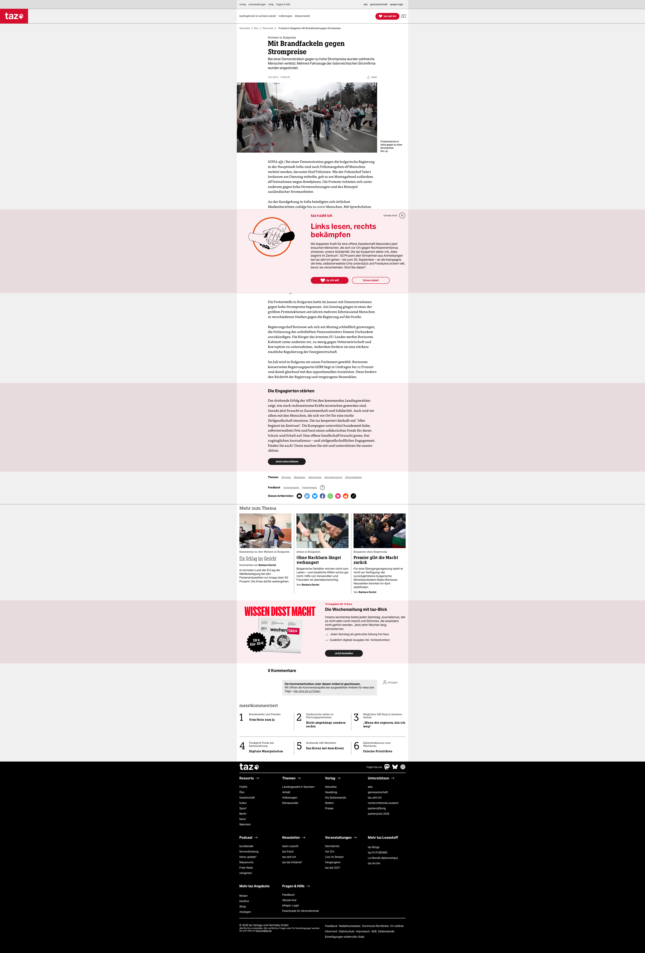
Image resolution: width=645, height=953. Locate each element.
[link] (258, 16)
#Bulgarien (300, 477)
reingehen (245, 873)
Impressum (363, 931)
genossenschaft (378, 792)
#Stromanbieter (353, 477)
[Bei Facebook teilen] (322, 496)
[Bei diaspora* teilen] (338, 496)
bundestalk (246, 846)
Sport (242, 808)
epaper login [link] (396, 4)
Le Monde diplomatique (383, 858)
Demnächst (332, 846)
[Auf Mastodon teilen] (307, 496)
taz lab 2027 (332, 867)
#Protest (286, 477)
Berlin (243, 814)
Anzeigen (245, 912)
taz (249, 767)
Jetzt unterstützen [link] (286, 461)
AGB (374, 931)
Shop (242, 906)
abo (370, 787)
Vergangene (332, 862)
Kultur (243, 803)
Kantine (244, 901)
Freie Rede (246, 867)
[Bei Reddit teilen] (345, 496)
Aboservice (289, 900)
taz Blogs (373, 847)
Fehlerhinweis (309, 487)
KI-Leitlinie (397, 926)
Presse (329, 808)
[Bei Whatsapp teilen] (330, 496)
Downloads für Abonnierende (300, 911)
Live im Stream (334, 857)
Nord (242, 819)
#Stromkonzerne (333, 477)
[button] (403, 16)
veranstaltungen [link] (257, 4)
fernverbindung (249, 851)
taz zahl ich (375, 797)
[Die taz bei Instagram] (403, 768)
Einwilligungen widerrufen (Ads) (344, 937)
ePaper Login (290, 905)
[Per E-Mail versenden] (299, 496)
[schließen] (402, 215)
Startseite (244, 28)
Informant (331, 931)
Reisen (243, 896)
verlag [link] (242, 4)
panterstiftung (377, 808)
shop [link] (271, 4)
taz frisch (288, 851)
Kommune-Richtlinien (376, 926)
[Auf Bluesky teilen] (314, 496)
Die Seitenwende (335, 797)
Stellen (329, 803)
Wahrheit (245, 824)
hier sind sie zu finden (307, 691)
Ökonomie (267, 28)
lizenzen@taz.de (264, 930)
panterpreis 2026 (378, 814)
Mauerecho (246, 862)
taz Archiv (374, 863)
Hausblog (331, 792)
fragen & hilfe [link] (283, 4)
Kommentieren (291, 487)
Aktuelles (331, 787)
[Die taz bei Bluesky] (395, 768)
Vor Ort (329, 851)
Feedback (288, 895)
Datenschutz (347, 931)
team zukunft (290, 846)
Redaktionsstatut (350, 926)
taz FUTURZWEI (377, 852)
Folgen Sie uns (374, 767)
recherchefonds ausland (383, 803)
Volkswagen (289, 797)
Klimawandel (290, 803)
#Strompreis (315, 477)
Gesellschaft (247, 797)
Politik (243, 787)
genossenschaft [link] (379, 4)
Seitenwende (386, 931)
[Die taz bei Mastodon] (387, 768)
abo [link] (366, 4)
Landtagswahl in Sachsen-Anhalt (298, 789)
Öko (256, 28)
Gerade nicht (390, 215)
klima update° (247, 857)
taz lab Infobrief (292, 862)
